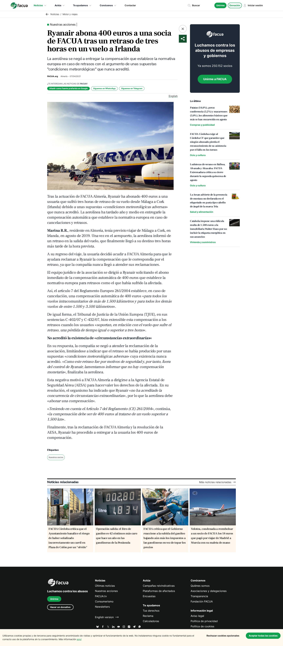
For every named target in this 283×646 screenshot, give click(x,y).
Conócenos (106, 5)
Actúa (58, 5)
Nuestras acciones (106, 591)
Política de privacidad (204, 621)
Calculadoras (151, 621)
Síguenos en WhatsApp (104, 88)
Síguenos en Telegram (131, 88)
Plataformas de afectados (159, 591)
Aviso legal (197, 615)
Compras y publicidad (202, 124)
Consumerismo (104, 601)
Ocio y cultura (198, 155)
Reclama (148, 615)
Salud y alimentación (201, 211)
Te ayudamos (80, 5)
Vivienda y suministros (203, 242)
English (173, 96)
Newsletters (102, 606)
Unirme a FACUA (214, 79)
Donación (234, 5)
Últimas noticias (105, 585)
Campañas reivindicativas (159, 585)
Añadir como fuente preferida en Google (68, 88)
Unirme (220, 5)
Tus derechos (151, 610)
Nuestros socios (56, 457)
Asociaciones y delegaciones (208, 591)
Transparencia (199, 596)
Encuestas (149, 596)
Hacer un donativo (60, 607)
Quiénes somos (200, 585)
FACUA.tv (101, 596)
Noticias (38, 5)
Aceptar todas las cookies (263, 635)
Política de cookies (202, 626)
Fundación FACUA (202, 601)
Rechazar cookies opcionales (223, 635)
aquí (79, 639)
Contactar (130, 5)
